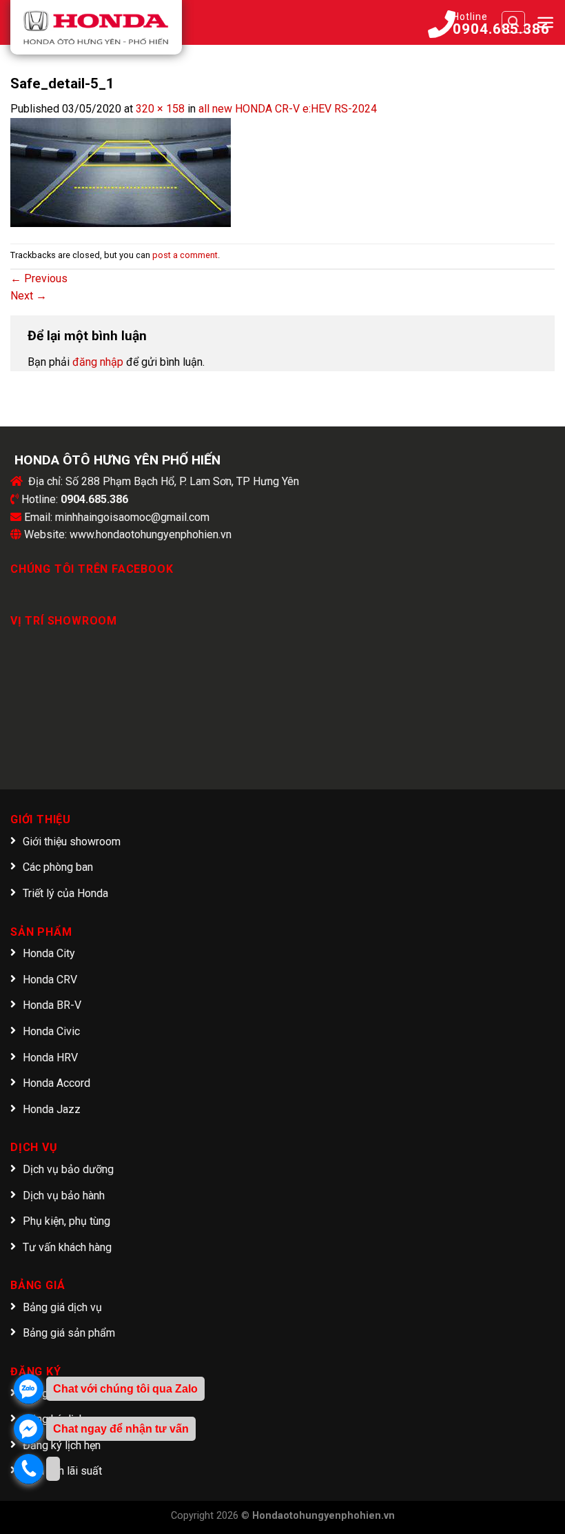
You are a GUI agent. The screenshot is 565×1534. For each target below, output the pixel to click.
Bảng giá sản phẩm (69, 1332)
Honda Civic (51, 1031)
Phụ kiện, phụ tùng (66, 1221)
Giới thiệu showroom (72, 841)
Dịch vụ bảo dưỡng (68, 1169)
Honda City (49, 953)
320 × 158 (160, 108)
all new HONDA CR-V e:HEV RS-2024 (287, 108)
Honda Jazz (52, 1109)
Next (28, 295)
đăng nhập (97, 361)
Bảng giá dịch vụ (62, 1307)
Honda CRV (50, 979)
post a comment (185, 255)
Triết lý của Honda (65, 893)
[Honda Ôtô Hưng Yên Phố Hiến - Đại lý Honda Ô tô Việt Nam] (96, 27)
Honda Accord (56, 1083)
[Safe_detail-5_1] (120, 171)
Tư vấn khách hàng (67, 1247)
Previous (39, 278)
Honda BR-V (52, 1005)
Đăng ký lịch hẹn (62, 1445)
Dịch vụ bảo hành (64, 1195)
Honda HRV (50, 1057)
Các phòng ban (58, 867)
